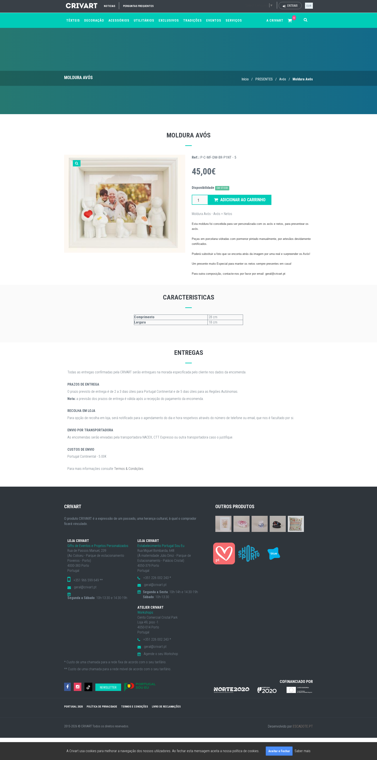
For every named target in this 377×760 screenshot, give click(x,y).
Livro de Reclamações (166, 706)
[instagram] (77, 687)
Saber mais (302, 751)
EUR (309, 5)
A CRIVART (274, 20)
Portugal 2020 (73, 706)
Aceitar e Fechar (279, 751)
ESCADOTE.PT (303, 726)
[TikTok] (88, 687)
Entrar (292, 5)
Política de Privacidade (102, 706)
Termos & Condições (128, 469)
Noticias (109, 6)
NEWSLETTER (108, 687)
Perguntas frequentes (138, 6)
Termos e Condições (134, 706)
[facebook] (67, 687)
